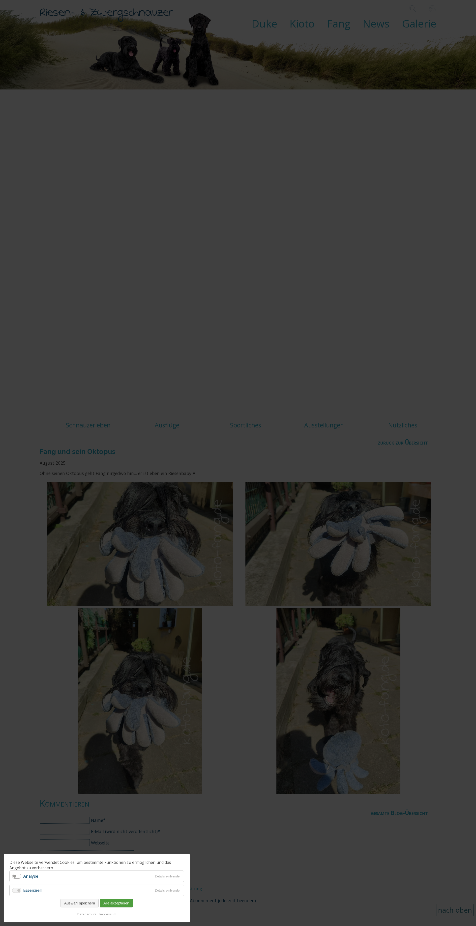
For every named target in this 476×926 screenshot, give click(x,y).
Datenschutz (86, 914)
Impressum (107, 914)
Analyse (30, 876)
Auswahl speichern (79, 903)
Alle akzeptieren (116, 903)
